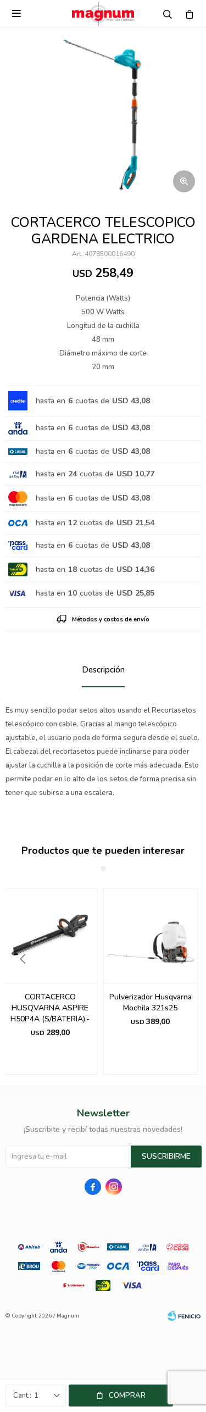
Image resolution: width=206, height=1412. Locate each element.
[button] (187, 981)
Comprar (127, 1395)
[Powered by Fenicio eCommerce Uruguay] (184, 1316)
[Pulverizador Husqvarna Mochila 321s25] (150, 935)
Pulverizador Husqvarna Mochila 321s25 (150, 1002)
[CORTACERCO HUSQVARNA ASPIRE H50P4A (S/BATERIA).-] (50, 935)
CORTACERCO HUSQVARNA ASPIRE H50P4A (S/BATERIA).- (50, 1008)
